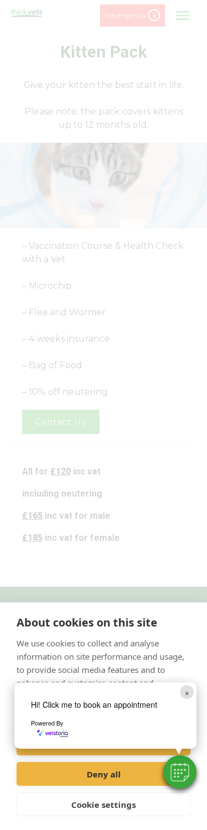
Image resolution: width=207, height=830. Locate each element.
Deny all (104, 774)
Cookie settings (103, 804)
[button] (180, 772)
